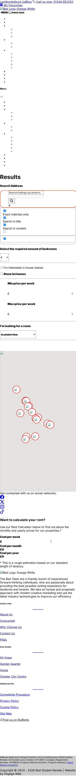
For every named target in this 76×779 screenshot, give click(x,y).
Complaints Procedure (15, 694)
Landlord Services (26, 43)
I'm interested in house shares (23, 267)
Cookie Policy (9, 707)
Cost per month (10, 546)
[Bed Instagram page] (2, 508)
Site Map (6, 713)
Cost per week (10, 537)
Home (11, 18)
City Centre (21, 53)
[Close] (1, 96)
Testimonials (15, 71)
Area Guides (15, 50)
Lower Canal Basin (26, 64)
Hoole (18, 60)
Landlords (6, 2)
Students (13, 25)
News (10, 74)
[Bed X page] (2, 503)
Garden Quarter (24, 57)
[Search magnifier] (11, 201)
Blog (29, 2)
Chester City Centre (13, 676)
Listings (12, 22)
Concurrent (21, 32)
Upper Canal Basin (26, 67)
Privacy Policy (9, 701)
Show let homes (15, 274)
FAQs (10, 81)
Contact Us (21, 36)
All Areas (6, 657)
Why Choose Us (25, 29)
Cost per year (9, 553)
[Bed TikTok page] (2, 513)
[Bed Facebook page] (2, 498)
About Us (19, 2)
